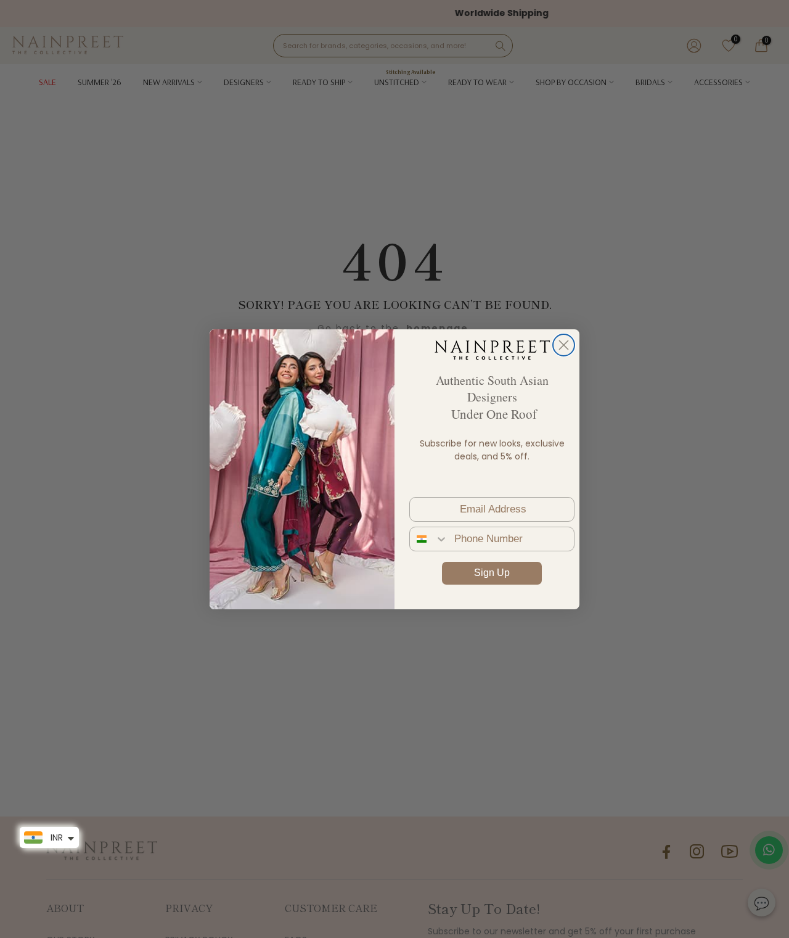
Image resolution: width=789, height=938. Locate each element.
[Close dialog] (563, 345)
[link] (492, 349)
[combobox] (429, 539)
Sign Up (492, 572)
